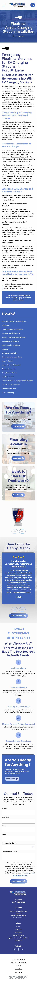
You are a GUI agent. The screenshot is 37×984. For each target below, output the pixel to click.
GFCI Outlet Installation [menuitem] (9, 353)
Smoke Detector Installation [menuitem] (11, 365)
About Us (18, 929)
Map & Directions (18, 918)
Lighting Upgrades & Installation (18, 938)
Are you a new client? (9, 843)
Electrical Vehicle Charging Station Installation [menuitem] (17, 381)
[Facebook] (18, 949)
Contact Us (18, 940)
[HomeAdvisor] (22, 949)
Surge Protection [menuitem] (7, 361)
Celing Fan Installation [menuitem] (9, 373)
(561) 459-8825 (18, 902)
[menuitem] (18, 966)
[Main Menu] (3, 5)
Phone (4, 826)
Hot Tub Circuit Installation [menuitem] (11, 385)
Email (4, 834)
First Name (5, 808)
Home (18, 926)
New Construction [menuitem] (8, 377)
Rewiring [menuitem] (5, 349)
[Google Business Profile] (14, 949)
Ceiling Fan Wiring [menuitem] (8, 393)
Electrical (18, 932)
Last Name (5, 817)
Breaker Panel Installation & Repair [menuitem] (14, 337)
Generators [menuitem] (6, 325)
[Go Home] (13, 36)
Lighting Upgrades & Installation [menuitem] (12, 329)
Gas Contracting (18, 935)
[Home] (18, 5)
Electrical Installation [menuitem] (9, 389)
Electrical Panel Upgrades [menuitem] (10, 341)
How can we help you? (9, 851)
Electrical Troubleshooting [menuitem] (11, 333)
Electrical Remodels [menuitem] (8, 369)
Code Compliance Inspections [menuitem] (12, 357)
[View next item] (22, 531)
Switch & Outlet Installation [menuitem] (11, 345)
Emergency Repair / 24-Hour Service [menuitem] (14, 321)
